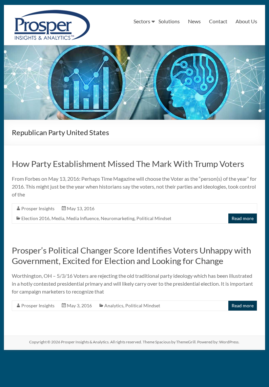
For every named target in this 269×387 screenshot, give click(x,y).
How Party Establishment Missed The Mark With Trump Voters (128, 163)
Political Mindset (153, 218)
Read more (243, 218)
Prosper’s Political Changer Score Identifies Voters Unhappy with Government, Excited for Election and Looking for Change (131, 255)
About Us (246, 21)
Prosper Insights (37, 208)
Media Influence (82, 218)
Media (58, 218)
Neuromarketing (117, 218)
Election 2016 (35, 218)
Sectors (142, 21)
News (194, 21)
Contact (218, 21)
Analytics (113, 305)
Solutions (169, 21)
